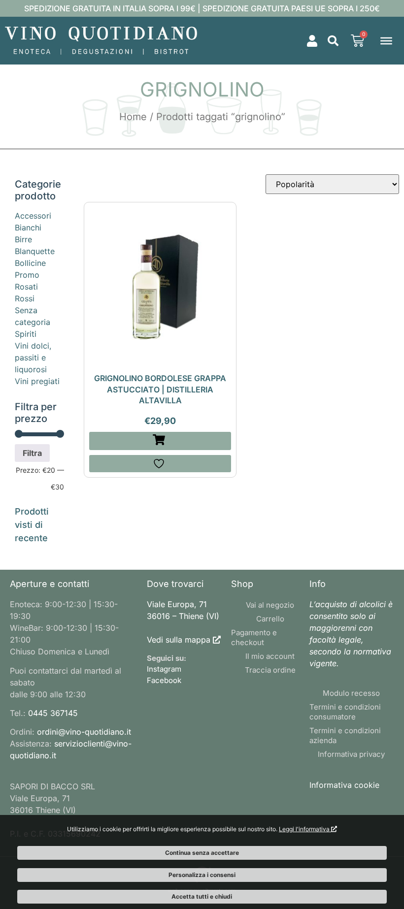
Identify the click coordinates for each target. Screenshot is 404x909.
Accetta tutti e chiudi (201, 896)
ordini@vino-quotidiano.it (84, 732)
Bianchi (28, 227)
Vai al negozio (270, 605)
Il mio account (270, 656)
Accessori (33, 216)
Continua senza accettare (202, 852)
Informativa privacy (351, 754)
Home (133, 117)
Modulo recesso (351, 693)
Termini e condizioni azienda (345, 735)
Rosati (26, 287)
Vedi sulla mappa (178, 640)
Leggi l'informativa (305, 829)
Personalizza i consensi (202, 874)
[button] (333, 41)
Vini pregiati (37, 381)
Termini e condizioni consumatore (345, 711)
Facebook (164, 680)
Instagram (164, 669)
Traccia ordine (270, 670)
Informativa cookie (344, 785)
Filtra (32, 453)
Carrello (270, 618)
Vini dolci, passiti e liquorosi (33, 357)
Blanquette (35, 251)
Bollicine (30, 263)
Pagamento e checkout (254, 637)
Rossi (24, 298)
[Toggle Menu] (386, 40)
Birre (23, 239)
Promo (27, 275)
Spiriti (25, 334)
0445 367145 (53, 713)
